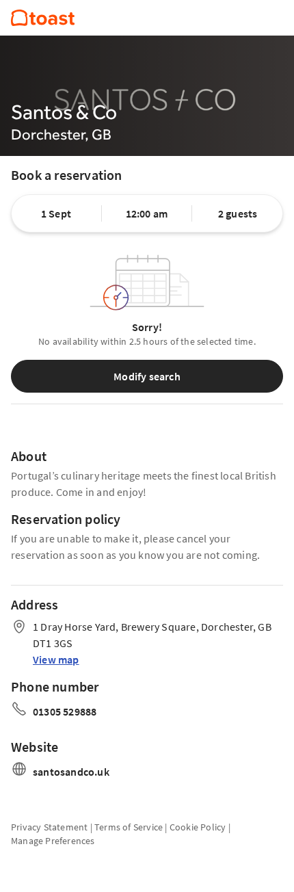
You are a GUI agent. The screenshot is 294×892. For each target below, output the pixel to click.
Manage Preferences (53, 841)
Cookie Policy (198, 827)
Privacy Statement (49, 827)
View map (56, 659)
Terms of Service (128, 827)
